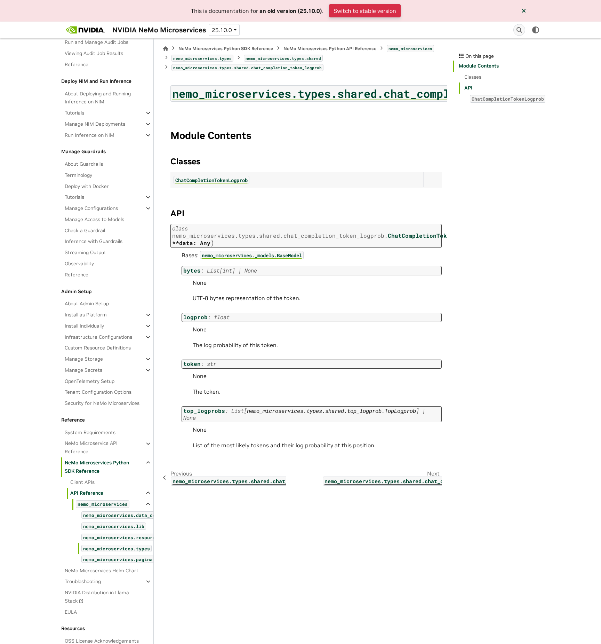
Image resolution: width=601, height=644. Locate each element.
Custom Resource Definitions (98, 348)
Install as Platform (86, 315)
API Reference (86, 493)
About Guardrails (84, 164)
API (468, 88)
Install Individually (84, 326)
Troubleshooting (83, 581)
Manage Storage (84, 359)
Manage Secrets (83, 370)
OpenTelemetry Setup (89, 381)
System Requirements (90, 432)
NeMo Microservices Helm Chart (101, 570)
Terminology (78, 175)
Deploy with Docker (87, 186)
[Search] (519, 30)
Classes (472, 77)
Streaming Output (85, 252)
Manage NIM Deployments (95, 124)
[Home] (165, 48)
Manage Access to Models (94, 219)
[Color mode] (535, 30)
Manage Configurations (91, 208)
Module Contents (479, 66)
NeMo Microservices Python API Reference (329, 49)
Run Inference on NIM (89, 135)
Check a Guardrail (85, 230)
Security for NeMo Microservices (102, 403)
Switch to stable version (365, 10)
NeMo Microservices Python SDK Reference (97, 467)
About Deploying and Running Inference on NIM (98, 98)
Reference (76, 64)
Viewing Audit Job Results (94, 53)
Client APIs (82, 482)
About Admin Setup (87, 303)
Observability (79, 263)
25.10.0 (222, 29)
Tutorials (74, 113)
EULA (71, 612)
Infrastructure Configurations (98, 337)
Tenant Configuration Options (98, 392)
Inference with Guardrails (93, 241)
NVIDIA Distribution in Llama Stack (97, 596)
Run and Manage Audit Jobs (96, 42)
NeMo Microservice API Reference (91, 447)
